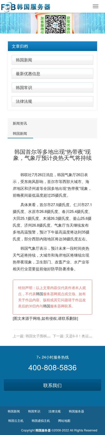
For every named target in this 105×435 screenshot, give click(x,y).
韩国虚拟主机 (41, 420)
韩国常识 (24, 87)
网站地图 (64, 420)
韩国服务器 (76, 411)
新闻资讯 (20, 123)
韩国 (61, 174)
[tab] (52, 46)
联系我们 (52, 385)
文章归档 (20, 46)
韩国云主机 (15, 420)
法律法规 (24, 101)
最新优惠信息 (28, 73)
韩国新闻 (24, 60)
